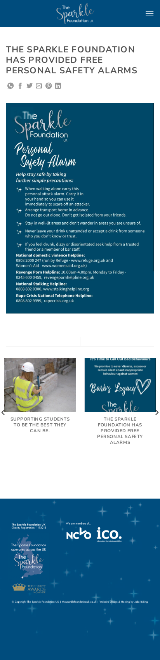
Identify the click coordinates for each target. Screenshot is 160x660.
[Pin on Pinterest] (48, 86)
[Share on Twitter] (29, 86)
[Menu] (149, 13)
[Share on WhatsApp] (10, 86)
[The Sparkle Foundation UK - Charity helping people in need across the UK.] (75, 13)
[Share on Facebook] (20, 86)
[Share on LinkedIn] (58, 86)
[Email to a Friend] (39, 86)
